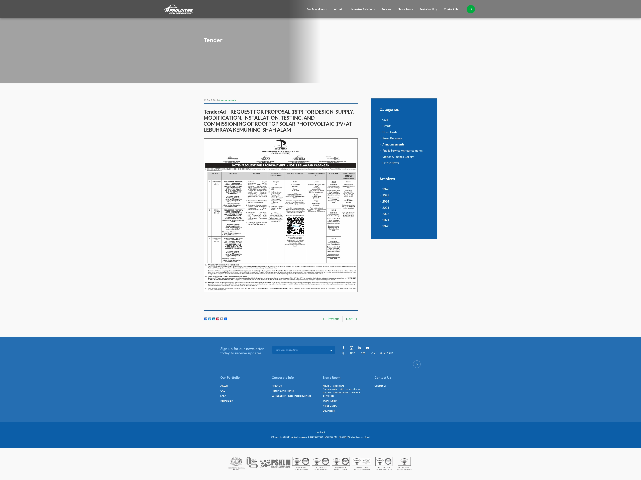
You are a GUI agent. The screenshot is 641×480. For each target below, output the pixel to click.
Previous (333, 319)
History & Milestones (283, 390)
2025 (385, 195)
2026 (385, 189)
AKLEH (353, 353)
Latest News (390, 163)
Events (386, 126)
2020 (385, 226)
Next (349, 319)
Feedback (320, 432)
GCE (363, 353)
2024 (385, 201)
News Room (405, 9)
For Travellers (316, 9)
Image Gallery (330, 400)
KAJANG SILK (386, 353)
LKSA (372, 353)
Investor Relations (363, 9)
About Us (277, 385)
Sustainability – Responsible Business (291, 395)
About (338, 9)
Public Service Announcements (402, 150)
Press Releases (392, 138)
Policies (386, 9)
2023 (385, 207)
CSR (385, 119)
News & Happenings (342, 390)
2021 (385, 220)
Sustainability (428, 9)
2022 (385, 214)
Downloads (389, 132)
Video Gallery (330, 405)
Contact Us (451, 9)
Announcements (227, 100)
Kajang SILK (226, 400)
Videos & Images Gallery (398, 156)
